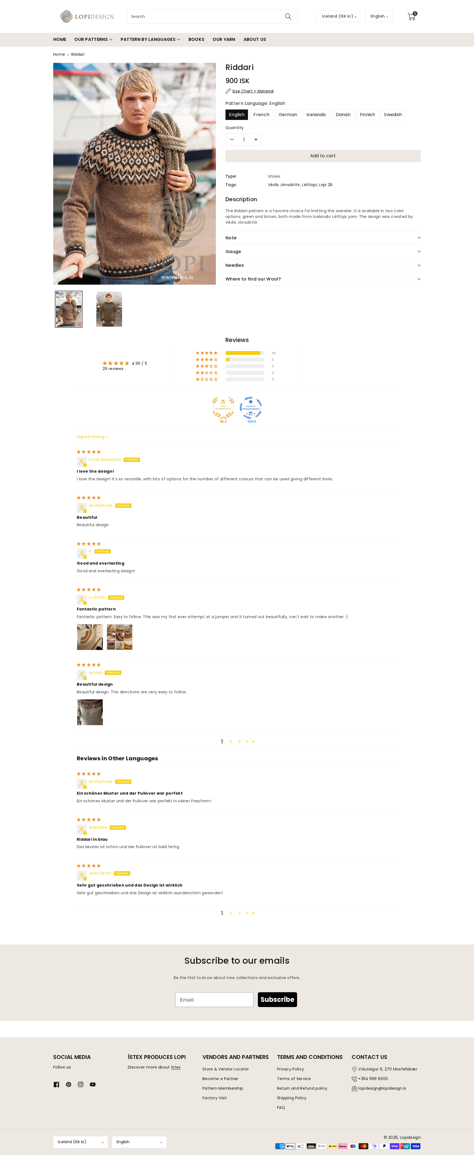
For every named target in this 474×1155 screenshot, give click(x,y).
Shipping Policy (292, 1098)
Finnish (367, 114)
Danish (343, 114)
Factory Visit (214, 1098)
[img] (89, 452)
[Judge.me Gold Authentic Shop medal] (223, 408)
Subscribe (277, 999)
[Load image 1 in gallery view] (68, 309)
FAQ (281, 1107)
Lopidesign (410, 1137)
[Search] (288, 16)
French (261, 114)
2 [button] (231, 741)
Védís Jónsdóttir (284, 184)
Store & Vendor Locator (225, 1069)
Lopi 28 (325, 184)
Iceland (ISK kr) (72, 1142)
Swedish (393, 114)
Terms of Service (294, 1078)
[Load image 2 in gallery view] (109, 309)
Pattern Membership (222, 1088)
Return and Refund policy (302, 1088)
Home (59, 54)
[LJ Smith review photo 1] (90, 637)
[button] (411, 16)
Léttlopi (309, 184)
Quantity (234, 127)
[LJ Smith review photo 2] (119, 637)
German (288, 114)
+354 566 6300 (373, 1078)
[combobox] (212, 16)
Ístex (176, 1067)
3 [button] (239, 741)
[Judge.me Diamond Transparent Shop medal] (251, 408)
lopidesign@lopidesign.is (382, 1088)
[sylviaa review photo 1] (90, 712)
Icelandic (316, 114)
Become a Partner (220, 1078)
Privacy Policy (290, 1069)
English (236, 114)
